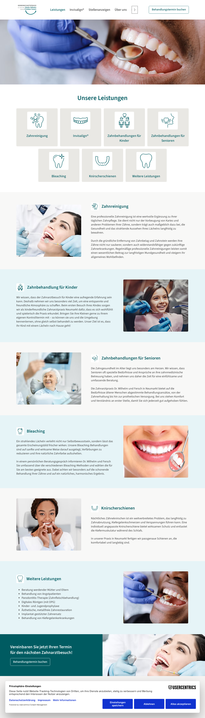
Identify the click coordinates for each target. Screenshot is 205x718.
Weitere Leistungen (146, 176)
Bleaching (59, 176)
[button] (169, 10)
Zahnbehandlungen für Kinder (124, 138)
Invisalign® (80, 135)
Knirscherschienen (102, 176)
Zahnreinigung (37, 135)
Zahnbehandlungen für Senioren (168, 138)
